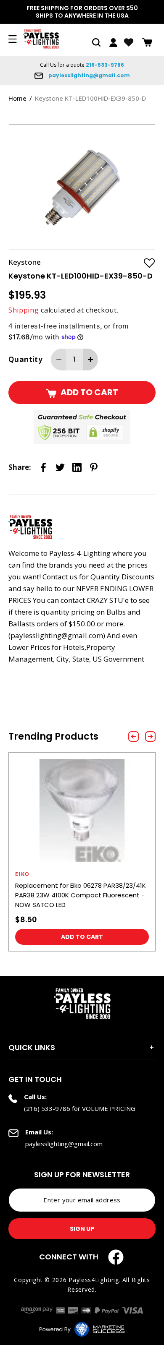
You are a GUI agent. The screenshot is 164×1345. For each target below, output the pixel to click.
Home (17, 98)
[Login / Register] (113, 42)
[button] (96, 42)
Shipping (23, 310)
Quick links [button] (31, 1047)
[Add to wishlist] (149, 262)
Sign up (82, 1229)
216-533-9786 (105, 64)
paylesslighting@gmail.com (88, 75)
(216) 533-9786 (47, 1108)
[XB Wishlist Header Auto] (129, 42)
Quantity (25, 359)
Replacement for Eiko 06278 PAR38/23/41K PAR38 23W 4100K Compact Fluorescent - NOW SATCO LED (80, 895)
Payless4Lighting (94, 1280)
